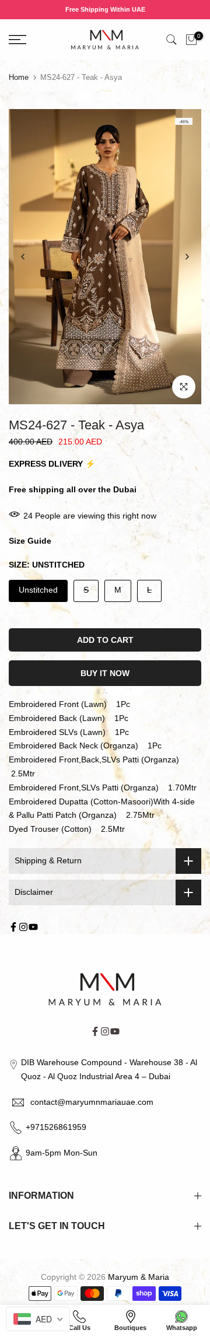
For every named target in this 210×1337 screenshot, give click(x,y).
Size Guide (30, 540)
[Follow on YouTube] (33, 927)
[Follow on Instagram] (23, 927)
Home (19, 77)
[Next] (186, 256)
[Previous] (23, 256)
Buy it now (105, 673)
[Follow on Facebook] (13, 927)
